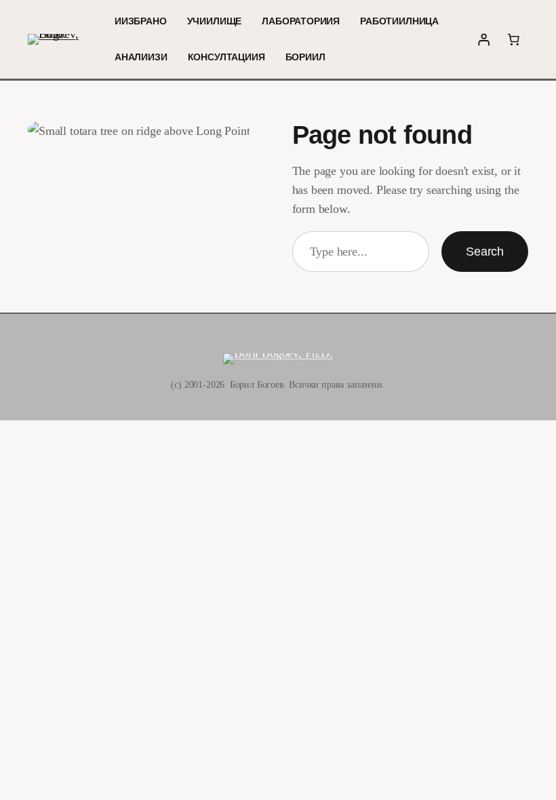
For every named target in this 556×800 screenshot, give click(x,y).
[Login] (483, 39)
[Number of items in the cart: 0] (513, 39)
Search (485, 251)
